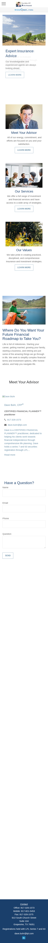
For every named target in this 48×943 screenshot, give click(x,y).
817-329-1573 (14, 420)
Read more (9, 455)
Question (6, 534)
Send (8, 556)
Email (5, 503)
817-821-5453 (28, 911)
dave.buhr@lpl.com (17, 425)
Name (5, 487)
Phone (5, 518)
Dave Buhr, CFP (14, 405)
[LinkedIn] (23, 937)
